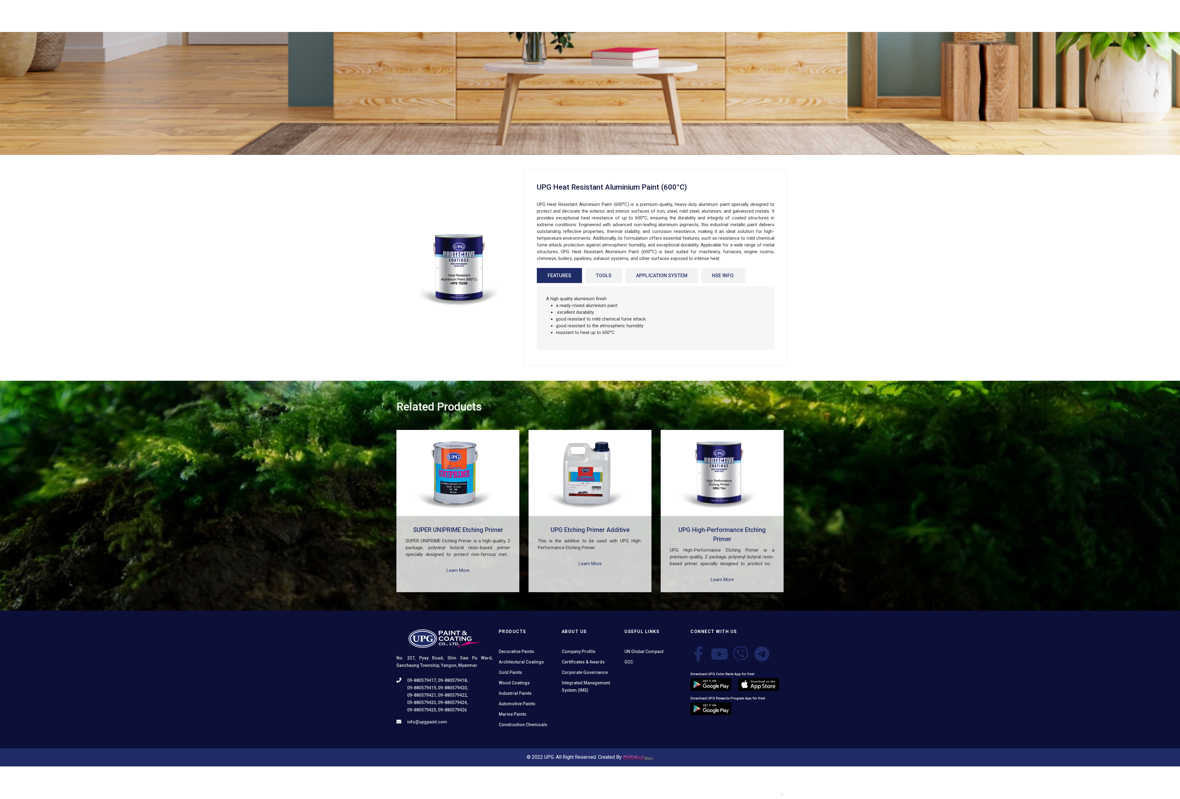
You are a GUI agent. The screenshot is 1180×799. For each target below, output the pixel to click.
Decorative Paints (516, 651)
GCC (628, 661)
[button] (782, 794)
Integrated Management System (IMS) (586, 686)
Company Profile (578, 651)
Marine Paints (512, 714)
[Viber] (740, 654)
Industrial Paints (515, 693)
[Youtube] (719, 654)
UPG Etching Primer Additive (590, 529)
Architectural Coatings (521, 661)
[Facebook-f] (698, 654)
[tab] (559, 275)
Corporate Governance (585, 672)
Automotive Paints (517, 703)
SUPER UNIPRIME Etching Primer (458, 529)
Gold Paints (510, 672)
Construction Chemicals (523, 724)
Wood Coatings (514, 682)
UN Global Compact (643, 651)
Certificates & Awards (583, 661)
